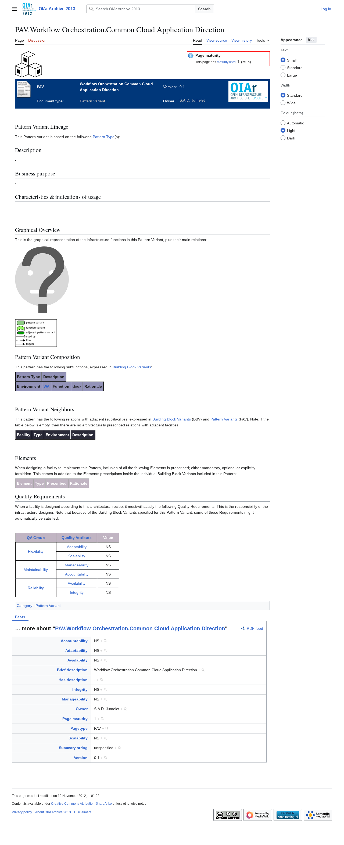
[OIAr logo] (248, 91)
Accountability (76, 574)
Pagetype (79, 728)
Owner (82, 709)
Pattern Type (103, 137)
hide (311, 40)
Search (204, 9)
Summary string (73, 748)
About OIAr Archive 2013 (53, 812)
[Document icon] (25, 89)
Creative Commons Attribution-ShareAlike (81, 804)
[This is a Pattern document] (28, 64)
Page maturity (75, 719)
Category (24, 605)
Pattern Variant (48, 605)
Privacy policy (22, 812)
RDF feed (255, 628)
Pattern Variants (224, 419)
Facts (20, 617)
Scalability (76, 556)
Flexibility (36, 551)
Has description (73, 680)
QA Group (36, 537)
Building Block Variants (132, 367)
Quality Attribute (77, 537)
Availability (76, 583)
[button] (14, 9)
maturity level (226, 62)
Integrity (77, 592)
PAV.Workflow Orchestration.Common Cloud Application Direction (140, 628)
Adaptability (77, 547)
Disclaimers (82, 812)
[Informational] (191, 55)
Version (81, 758)
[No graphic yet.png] (42, 280)
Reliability (36, 588)
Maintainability (36, 569)
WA (46, 386)
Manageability (76, 565)
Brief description (72, 670)
